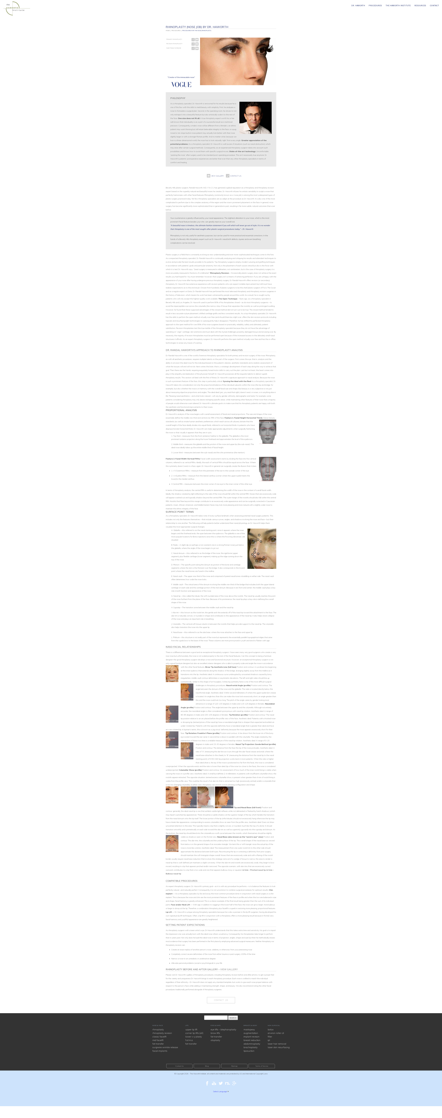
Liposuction (249, 1050)
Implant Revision (251, 1036)
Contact (434, 5)
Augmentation (251, 1033)
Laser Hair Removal (277, 1043)
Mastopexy (249, 1029)
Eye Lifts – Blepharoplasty (223, 1029)
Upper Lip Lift (191, 1029)
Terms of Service (261, 1066)
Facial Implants (159, 1050)
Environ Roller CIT (276, 1033)
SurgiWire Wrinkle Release (165, 1047)
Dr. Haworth (358, 5)
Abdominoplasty (252, 1043)
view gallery (229, 969)
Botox (270, 1029)
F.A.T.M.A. (189, 1040)
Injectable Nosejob (173, 48)
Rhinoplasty (158, 1029)
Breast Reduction (252, 1040)
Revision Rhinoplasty (174, 43)
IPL (269, 1040)
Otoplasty (215, 1040)
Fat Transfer (158, 1043)
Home (168, 30)
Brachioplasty (250, 1047)
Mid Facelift (157, 1040)
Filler (270, 1036)
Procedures (375, 5)
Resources (420, 5)
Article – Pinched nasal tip (254, 870)
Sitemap (234, 1066)
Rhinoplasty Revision (162, 1033)
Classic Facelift (159, 1036)
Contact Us (221, 1000)
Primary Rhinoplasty (174, 39)
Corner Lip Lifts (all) (194, 1033)
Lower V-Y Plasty (193, 1036)
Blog (207, 1066)
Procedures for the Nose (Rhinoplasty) (196, 30)
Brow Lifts (215, 1033)
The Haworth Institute (398, 5)
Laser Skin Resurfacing (279, 1047)
